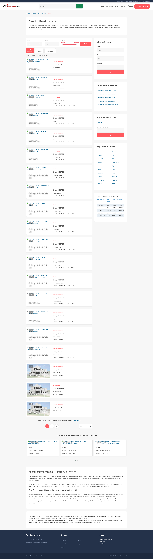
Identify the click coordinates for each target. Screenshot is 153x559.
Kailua (100, 162)
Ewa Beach (115, 152)
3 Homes (39, 50)
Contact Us (109, 6)
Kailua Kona (115, 162)
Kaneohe (100, 166)
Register (80, 544)
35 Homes (50, 50)
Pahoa (100, 176)
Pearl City (114, 176)
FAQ (116, 6)
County (99, 46)
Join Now (77, 421)
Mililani (114, 173)
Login (131, 6)
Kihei (113, 169)
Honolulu (100, 159)
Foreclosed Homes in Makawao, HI (108, 104)
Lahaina (100, 173)
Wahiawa (101, 180)
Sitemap (63, 547)
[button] (75, 460)
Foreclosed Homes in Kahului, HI (107, 90)
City (98, 55)
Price (63, 40)
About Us (63, 540)
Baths (46, 40)
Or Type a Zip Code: (102, 127)
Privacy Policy (30, 556)
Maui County (42, 13)
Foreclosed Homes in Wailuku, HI (107, 94)
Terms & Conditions (41, 556)
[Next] (57, 426)
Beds (28, 40)
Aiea (99, 152)
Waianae (114, 180)
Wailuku (100, 184)
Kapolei (100, 169)
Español (122, 6)
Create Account (143, 6)
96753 (100, 122)
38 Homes (30, 50)
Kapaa (113, 166)
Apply (85, 44)
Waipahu (114, 184)
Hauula (100, 155)
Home (102, 6)
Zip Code (99, 63)
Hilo (113, 155)
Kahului (114, 159)
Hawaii (34, 13)
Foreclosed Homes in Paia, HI (106, 101)
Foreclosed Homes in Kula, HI (106, 97)
